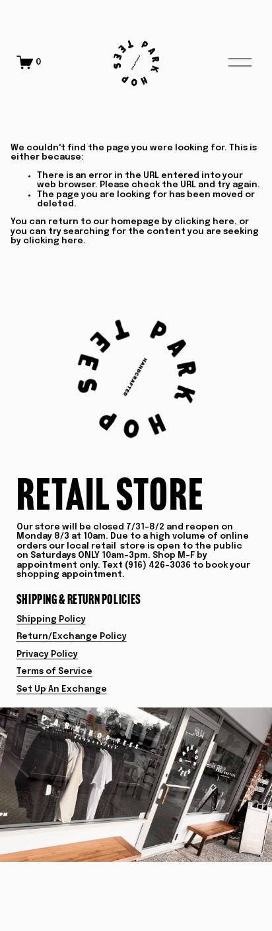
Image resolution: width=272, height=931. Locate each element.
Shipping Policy (51, 619)
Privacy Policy (47, 654)
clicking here (204, 222)
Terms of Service (54, 671)
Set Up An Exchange (62, 689)
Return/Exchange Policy (72, 636)
